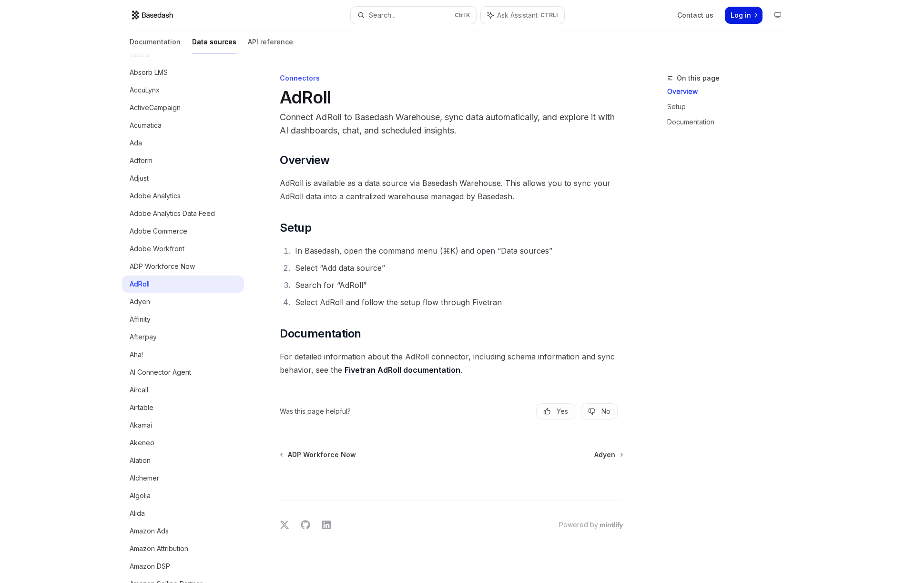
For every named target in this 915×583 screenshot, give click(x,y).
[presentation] (190, 318)
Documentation (155, 42)
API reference (270, 42)
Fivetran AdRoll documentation (402, 370)
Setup (676, 106)
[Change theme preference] (777, 15)
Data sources (214, 42)
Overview (682, 91)
